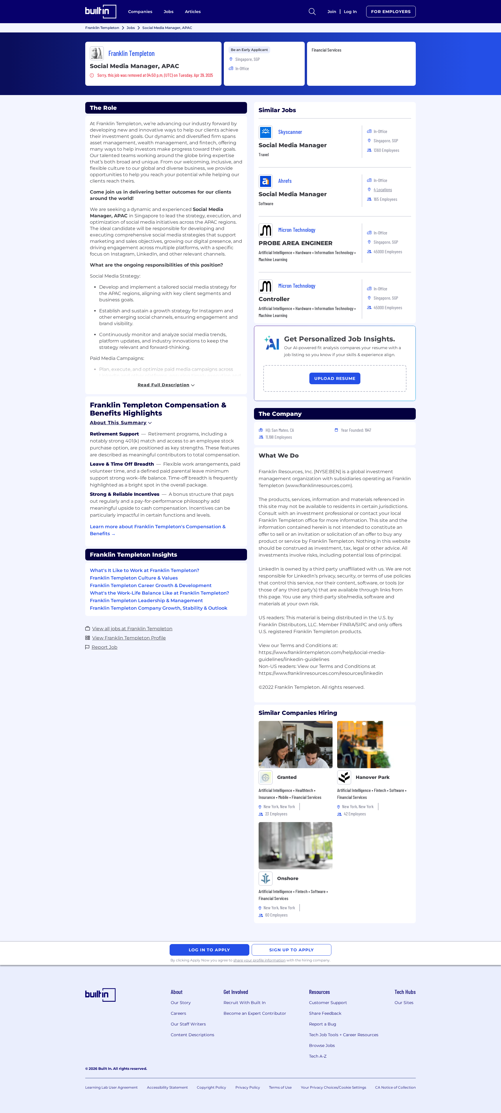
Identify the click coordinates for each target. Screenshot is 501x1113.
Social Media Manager (293, 145)
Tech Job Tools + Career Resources (343, 1034)
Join (332, 11)
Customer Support (328, 1002)
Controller (274, 299)
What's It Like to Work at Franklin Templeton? (144, 570)
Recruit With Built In (245, 1002)
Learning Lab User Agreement (111, 1087)
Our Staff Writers (188, 1024)
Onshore (287, 878)
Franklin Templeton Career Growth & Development (151, 585)
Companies (140, 11)
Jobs (168, 11)
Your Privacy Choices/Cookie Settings (333, 1087)
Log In (350, 11)
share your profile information (259, 960)
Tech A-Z (317, 1056)
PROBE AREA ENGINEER (296, 243)
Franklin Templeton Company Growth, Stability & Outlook (158, 608)
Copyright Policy (211, 1087)
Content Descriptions (192, 1034)
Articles (193, 11)
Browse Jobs (322, 1045)
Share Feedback (325, 1013)
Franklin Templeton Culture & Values (134, 578)
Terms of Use (280, 1087)
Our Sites (404, 1002)
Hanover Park (373, 777)
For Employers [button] (391, 11)
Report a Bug (322, 1024)
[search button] (312, 12)
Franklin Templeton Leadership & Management (146, 600)
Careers (178, 1013)
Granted (287, 777)
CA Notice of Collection (395, 1087)
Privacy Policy (247, 1087)
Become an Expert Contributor (255, 1013)
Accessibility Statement (167, 1087)
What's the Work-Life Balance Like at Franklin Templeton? (159, 593)
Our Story (181, 1002)
